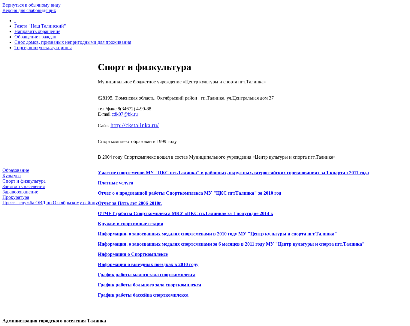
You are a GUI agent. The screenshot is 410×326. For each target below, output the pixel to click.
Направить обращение (37, 31)
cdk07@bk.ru (125, 114)
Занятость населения (23, 186)
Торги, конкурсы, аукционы (43, 47)
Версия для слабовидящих (29, 10)
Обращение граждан (35, 36)
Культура (11, 175)
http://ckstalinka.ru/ (134, 125)
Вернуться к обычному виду (31, 4)
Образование (15, 170)
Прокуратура (15, 197)
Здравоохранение (20, 191)
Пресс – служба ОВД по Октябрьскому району (50, 202)
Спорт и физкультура (24, 181)
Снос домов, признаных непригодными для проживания (72, 42)
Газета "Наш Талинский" (40, 25)
